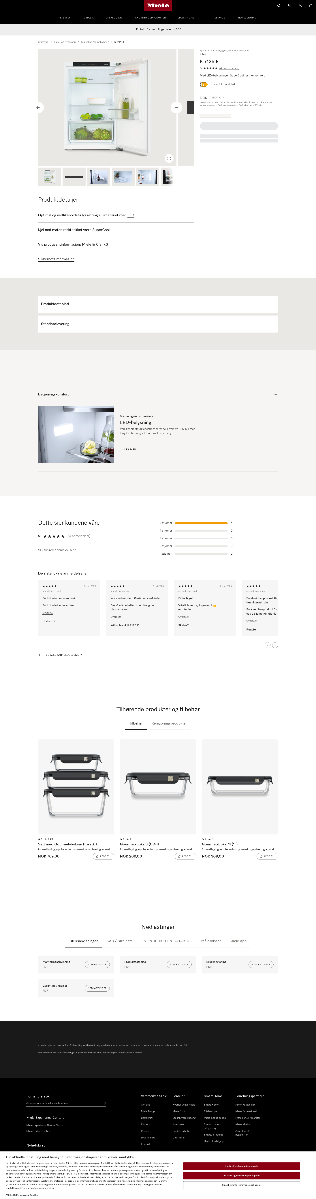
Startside (43, 42)
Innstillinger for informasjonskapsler (242, 1185)
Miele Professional (246, 1111)
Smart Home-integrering (212, 1126)
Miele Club (178, 1111)
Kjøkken (65, 18)
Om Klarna (178, 1137)
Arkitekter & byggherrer (242, 1133)
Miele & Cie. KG (95, 244)
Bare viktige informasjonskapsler (242, 1175)
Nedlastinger (97, 964)
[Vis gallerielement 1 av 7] (49, 177)
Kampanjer (178, 1124)
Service (220, 18)
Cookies (33, 1195)
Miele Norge (148, 1111)
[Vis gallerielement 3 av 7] (98, 177)
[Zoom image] (169, 158)
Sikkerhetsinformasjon (56, 259)
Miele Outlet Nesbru (38, 1131)
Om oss (145, 1105)
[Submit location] (104, 1103)
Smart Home (186, 18)
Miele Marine (243, 1124)
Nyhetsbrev (35, 1145)
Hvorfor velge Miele (183, 1105)
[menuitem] (67, 17)
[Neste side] (275, 645)
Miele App (238, 941)
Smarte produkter (214, 1135)
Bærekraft (147, 1118)
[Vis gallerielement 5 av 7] (147, 177)
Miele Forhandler (245, 1105)
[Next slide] (176, 107)
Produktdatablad (224, 84)
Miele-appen (211, 1111)
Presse (145, 1131)
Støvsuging (114, 18)
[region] (116, 107)
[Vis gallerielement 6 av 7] (172, 177)
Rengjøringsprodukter (150, 18)
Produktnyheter (181, 1131)
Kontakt (145, 1144)
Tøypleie (88, 18)
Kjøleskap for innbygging (95, 42)
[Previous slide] (38, 107)
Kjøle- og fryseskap (65, 42)
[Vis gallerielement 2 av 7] (74, 177)
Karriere (145, 1124)
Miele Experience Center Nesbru (45, 1125)
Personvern (22, 1195)
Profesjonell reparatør (247, 1118)
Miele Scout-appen (215, 1118)
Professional (246, 18)
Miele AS (11, 1195)
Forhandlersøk (38, 1096)
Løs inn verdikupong (183, 1118)
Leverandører (148, 1137)
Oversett (47, 612)
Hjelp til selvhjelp (213, 1141)
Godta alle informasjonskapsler (242, 1166)
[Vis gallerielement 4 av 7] (123, 177)
